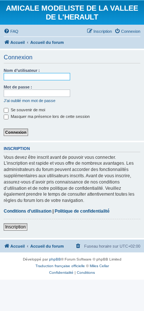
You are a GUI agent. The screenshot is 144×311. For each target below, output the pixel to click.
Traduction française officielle (60, 266)
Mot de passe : (18, 87)
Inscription (15, 227)
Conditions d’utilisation (27, 211)
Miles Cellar (99, 266)
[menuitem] (11, 31)
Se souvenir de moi (27, 110)
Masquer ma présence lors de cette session (50, 116)
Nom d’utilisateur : (22, 70)
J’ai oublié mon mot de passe (29, 100)
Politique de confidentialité (82, 211)
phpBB (55, 259)
